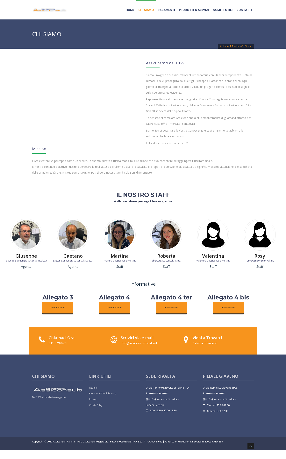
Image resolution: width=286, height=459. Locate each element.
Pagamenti (166, 10)
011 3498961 (58, 343)
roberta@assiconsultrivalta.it (166, 260)
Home (130, 10)
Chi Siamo (146, 10)
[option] (26, 245)
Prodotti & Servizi (194, 10)
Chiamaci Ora (62, 337)
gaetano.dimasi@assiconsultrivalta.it (73, 260)
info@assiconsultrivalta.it (139, 343)
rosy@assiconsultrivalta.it (260, 260)
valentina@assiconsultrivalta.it (213, 260)
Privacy (93, 399)
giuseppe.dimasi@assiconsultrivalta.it (26, 260)
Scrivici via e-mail (137, 337)
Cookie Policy (96, 405)
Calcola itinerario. (205, 343)
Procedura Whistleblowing (102, 393)
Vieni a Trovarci (207, 337)
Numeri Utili (223, 10)
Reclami (93, 387)
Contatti (244, 10)
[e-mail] (114, 339)
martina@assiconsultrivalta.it (120, 260)
